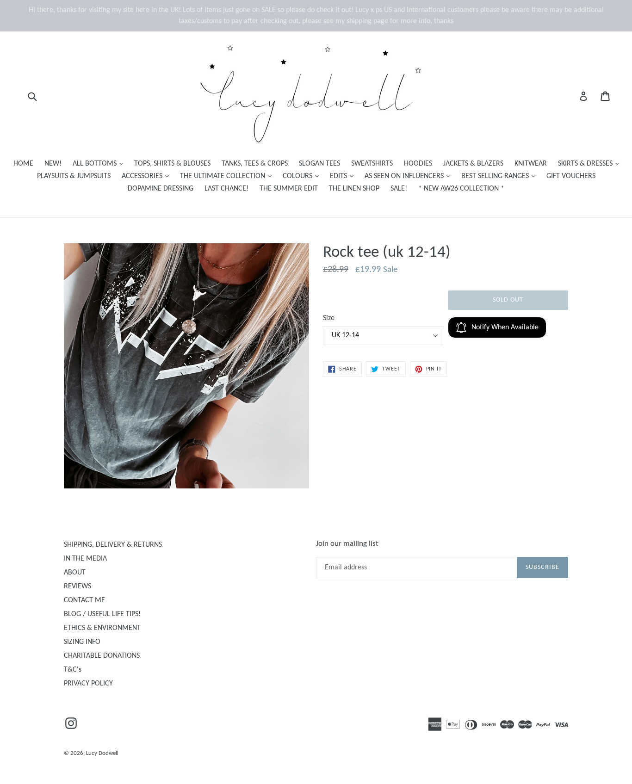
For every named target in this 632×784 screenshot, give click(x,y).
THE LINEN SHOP (354, 188)
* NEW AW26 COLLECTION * (461, 188)
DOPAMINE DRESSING (160, 188)
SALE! (398, 188)
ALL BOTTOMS (100, 163)
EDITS (344, 176)
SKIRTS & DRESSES (591, 163)
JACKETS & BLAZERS (473, 163)
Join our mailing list (347, 544)
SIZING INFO (82, 642)
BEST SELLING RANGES (500, 176)
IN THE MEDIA (85, 558)
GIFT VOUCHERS (570, 176)
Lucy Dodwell (102, 753)
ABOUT (75, 572)
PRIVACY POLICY (88, 683)
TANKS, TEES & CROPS (255, 163)
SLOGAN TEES (319, 163)
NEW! (53, 163)
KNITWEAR (530, 163)
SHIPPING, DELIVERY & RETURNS (113, 545)
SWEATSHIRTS (372, 163)
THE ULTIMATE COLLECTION (228, 176)
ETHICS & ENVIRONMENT (102, 628)
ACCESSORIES (147, 176)
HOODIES (418, 163)
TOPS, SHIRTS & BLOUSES (172, 163)
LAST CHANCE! (226, 188)
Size (329, 318)
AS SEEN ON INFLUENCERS (410, 176)
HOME (23, 163)
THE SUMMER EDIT (289, 188)
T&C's (72, 669)
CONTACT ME (84, 600)
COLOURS (303, 176)
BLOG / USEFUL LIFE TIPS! (102, 614)
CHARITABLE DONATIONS (102, 656)
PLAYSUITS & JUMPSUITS (74, 176)
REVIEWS (77, 586)
